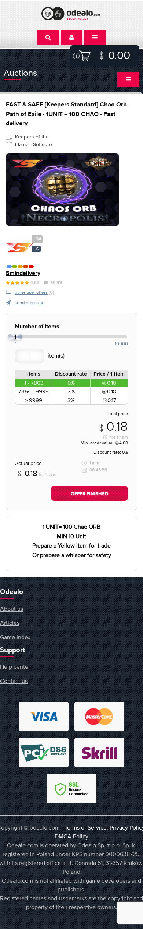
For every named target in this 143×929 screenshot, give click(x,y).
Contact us (13, 681)
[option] (62, 189)
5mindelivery (23, 273)
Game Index (15, 637)
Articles (9, 622)
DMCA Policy (71, 836)
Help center (15, 666)
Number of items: (38, 327)
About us (11, 608)
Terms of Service (86, 827)
